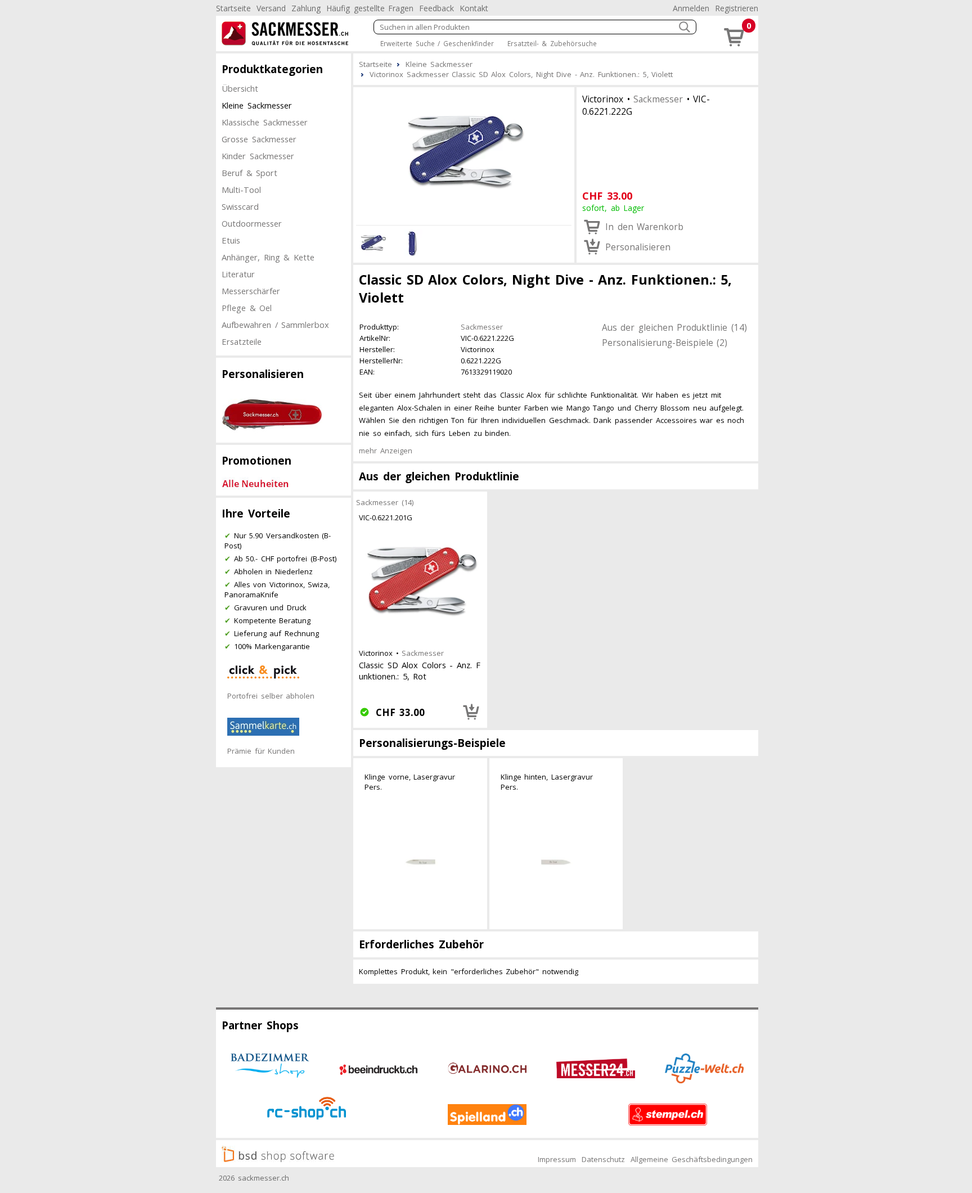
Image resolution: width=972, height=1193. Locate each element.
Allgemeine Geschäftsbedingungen (692, 1159)
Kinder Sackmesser (258, 155)
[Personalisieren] (471, 712)
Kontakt (474, 8)
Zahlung (306, 8)
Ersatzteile (242, 341)
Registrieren (736, 8)
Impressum (557, 1159)
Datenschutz (603, 1159)
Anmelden (691, 8)
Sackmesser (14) (384, 502)
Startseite (233, 8)
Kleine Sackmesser (257, 105)
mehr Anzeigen (385, 450)
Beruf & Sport (249, 172)
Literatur (238, 274)
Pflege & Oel (247, 307)
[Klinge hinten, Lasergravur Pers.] (556, 862)
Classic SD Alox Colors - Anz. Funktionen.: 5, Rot (419, 670)
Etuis (231, 240)
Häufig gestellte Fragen (369, 8)
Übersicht (240, 88)
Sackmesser (658, 99)
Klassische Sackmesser (265, 122)
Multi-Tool (241, 189)
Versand (271, 8)
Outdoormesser (252, 223)
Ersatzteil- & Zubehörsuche (552, 43)
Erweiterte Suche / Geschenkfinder (437, 43)
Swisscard (240, 206)
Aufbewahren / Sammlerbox (275, 324)
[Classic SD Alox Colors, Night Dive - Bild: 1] (464, 154)
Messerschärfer (251, 290)
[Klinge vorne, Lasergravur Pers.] (420, 862)
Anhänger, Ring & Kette (268, 257)
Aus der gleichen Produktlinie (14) (674, 327)
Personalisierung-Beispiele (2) (665, 342)
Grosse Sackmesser (259, 139)
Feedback (436, 8)
